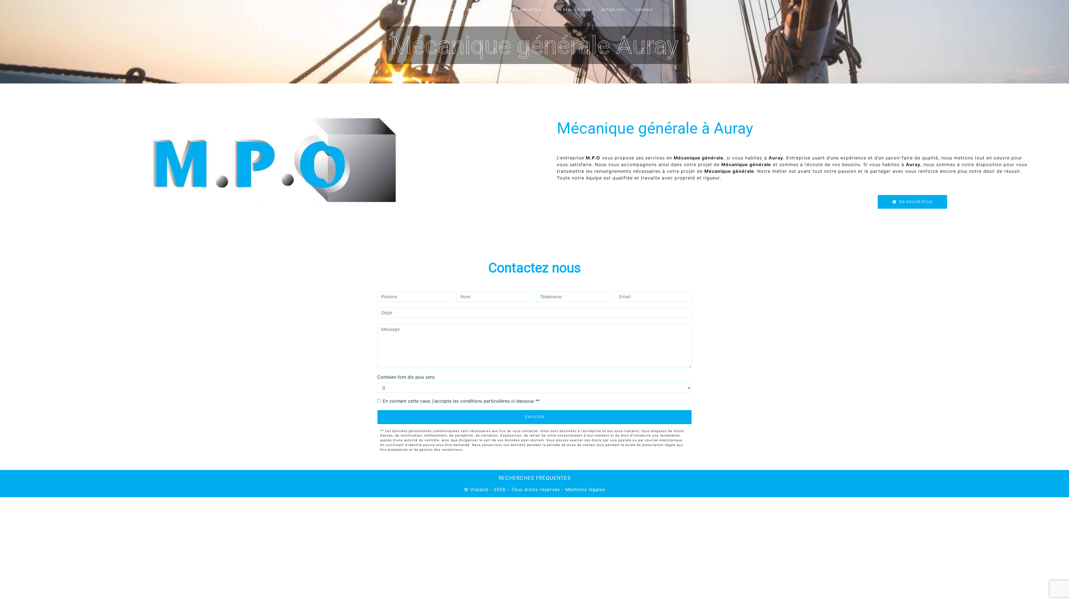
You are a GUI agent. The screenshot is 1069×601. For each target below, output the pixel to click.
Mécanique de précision (469, 10)
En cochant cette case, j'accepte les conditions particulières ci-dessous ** (461, 401)
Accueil (424, 10)
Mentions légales (584, 489)
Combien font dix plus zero (406, 377)
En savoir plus (915, 201)
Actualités (613, 10)
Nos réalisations (572, 10)
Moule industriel (524, 10)
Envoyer (534, 417)
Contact (644, 10)
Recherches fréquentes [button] (535, 478)
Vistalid (479, 489)
